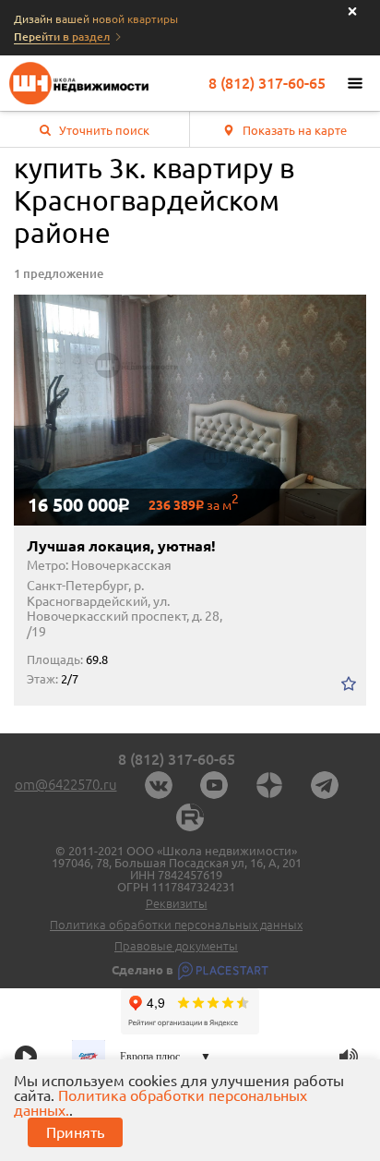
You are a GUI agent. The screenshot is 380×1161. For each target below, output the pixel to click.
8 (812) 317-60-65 (267, 83)
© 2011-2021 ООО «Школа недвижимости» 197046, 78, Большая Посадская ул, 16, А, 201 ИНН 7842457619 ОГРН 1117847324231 (177, 869)
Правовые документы (176, 946)
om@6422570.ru (66, 785)
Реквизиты (177, 904)
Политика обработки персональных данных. (160, 1103)
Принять (75, 1132)
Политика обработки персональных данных (176, 925)
